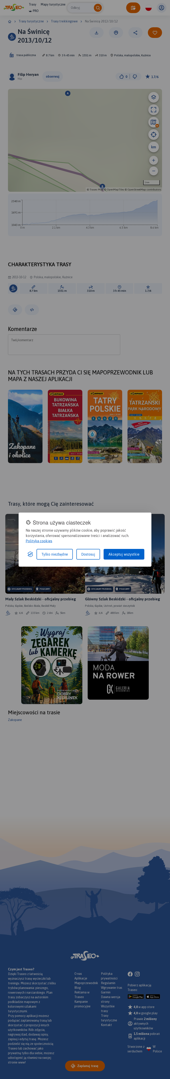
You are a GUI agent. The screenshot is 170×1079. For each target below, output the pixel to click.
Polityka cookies (39, 541)
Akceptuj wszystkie (123, 554)
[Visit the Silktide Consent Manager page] (30, 554)
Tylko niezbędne (54, 554)
